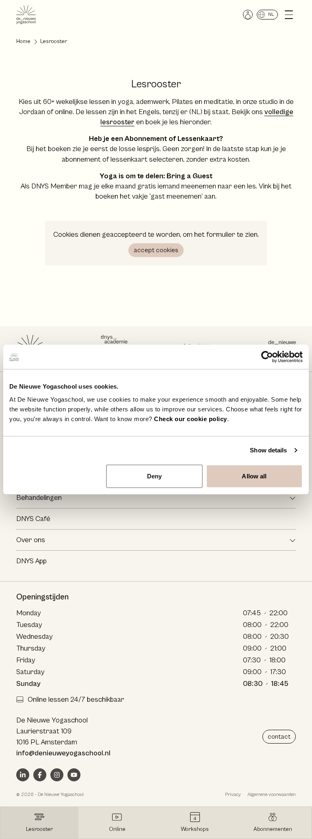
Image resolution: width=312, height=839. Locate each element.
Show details (268, 450)
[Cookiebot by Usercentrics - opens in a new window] (267, 357)
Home (23, 41)
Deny (154, 475)
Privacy (233, 794)
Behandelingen (39, 497)
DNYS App (31, 561)
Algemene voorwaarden (271, 794)
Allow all (254, 475)
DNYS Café (33, 519)
